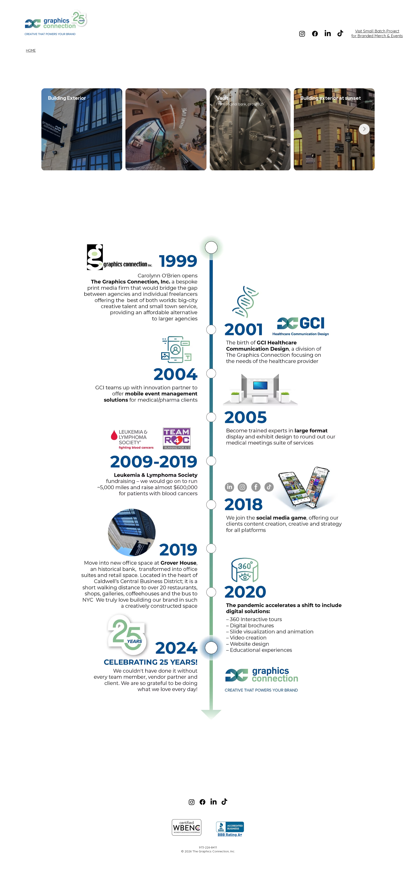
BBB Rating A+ (230, 835)
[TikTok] (224, 802)
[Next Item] (364, 129)
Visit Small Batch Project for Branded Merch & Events (377, 33)
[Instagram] (302, 33)
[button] (208, 827)
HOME (31, 50)
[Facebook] (315, 33)
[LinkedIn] (328, 33)
